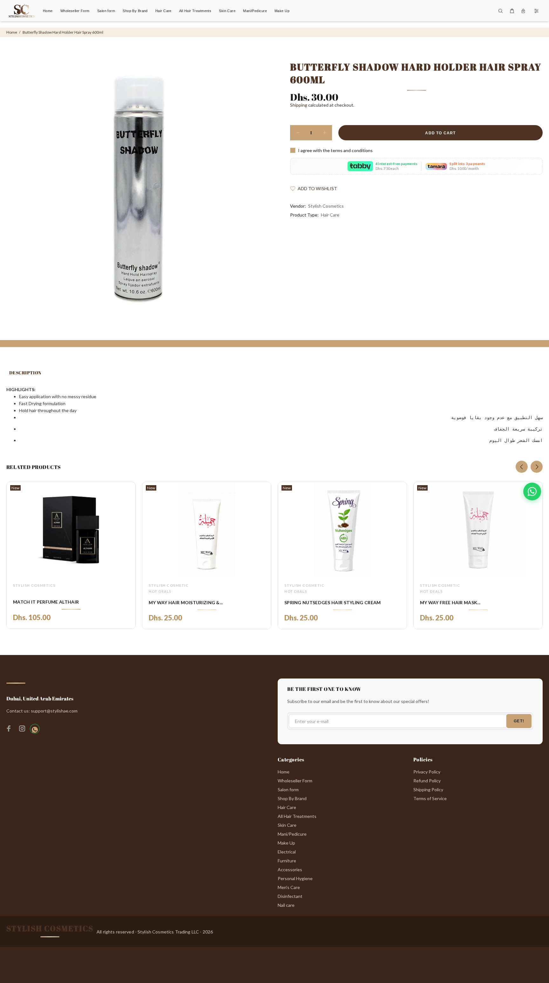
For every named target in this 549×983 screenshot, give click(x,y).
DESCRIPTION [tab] (25, 373)
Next (537, 467)
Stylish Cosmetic (169, 585)
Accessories (290, 869)
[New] (71, 529)
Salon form (288, 789)
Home (11, 32)
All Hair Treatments (297, 816)
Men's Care (289, 887)
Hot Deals (160, 591)
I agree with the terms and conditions (335, 150)
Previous (522, 467)
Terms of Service (430, 798)
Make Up (286, 843)
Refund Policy (427, 780)
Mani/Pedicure (292, 834)
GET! (519, 721)
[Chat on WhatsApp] (532, 491)
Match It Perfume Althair (46, 602)
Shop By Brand (292, 798)
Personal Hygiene (295, 878)
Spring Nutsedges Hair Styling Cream (332, 602)
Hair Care (330, 214)
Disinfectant (290, 896)
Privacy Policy (426, 771)
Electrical (287, 851)
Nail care (286, 905)
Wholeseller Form (295, 780)
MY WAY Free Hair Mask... (450, 602)
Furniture (287, 860)
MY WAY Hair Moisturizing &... (186, 602)
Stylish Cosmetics (326, 206)
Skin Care (287, 825)
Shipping (298, 105)
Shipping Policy (428, 789)
